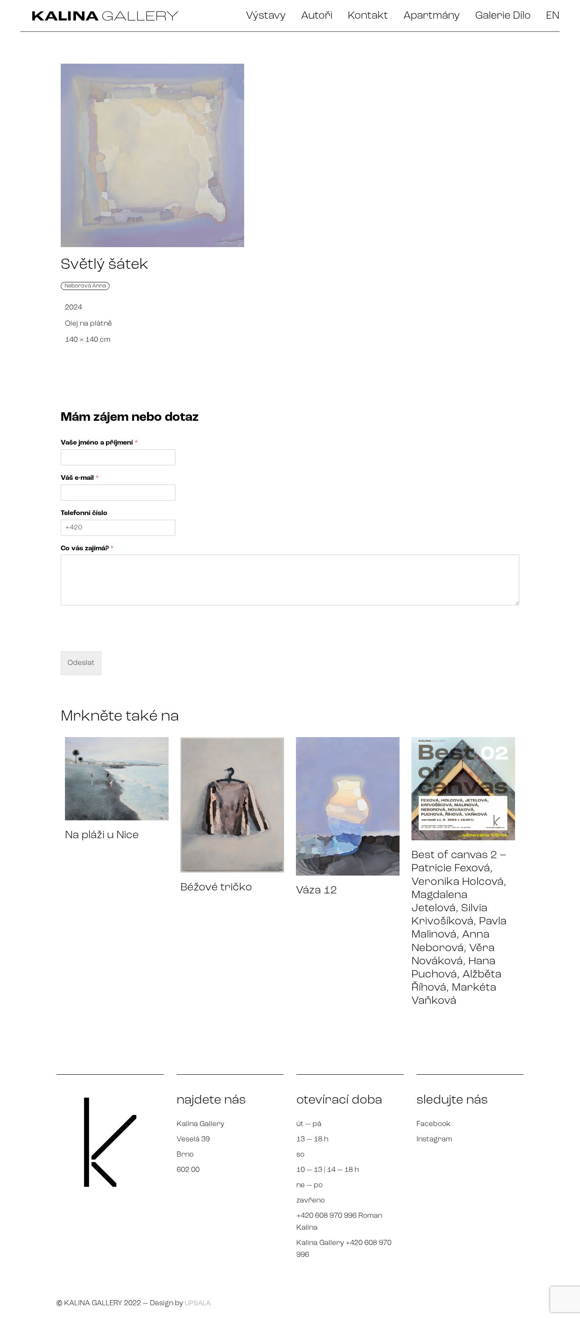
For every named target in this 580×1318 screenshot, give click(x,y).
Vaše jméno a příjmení (99, 442)
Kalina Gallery (200, 1124)
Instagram (434, 1139)
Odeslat (81, 663)
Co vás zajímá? (87, 548)
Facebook (433, 1124)
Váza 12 (316, 890)
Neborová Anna (85, 286)
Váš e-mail (80, 478)
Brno (185, 1154)
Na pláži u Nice (102, 835)
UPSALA (198, 1303)
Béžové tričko (216, 887)
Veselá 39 (193, 1139)
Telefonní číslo (84, 513)
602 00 (188, 1170)
